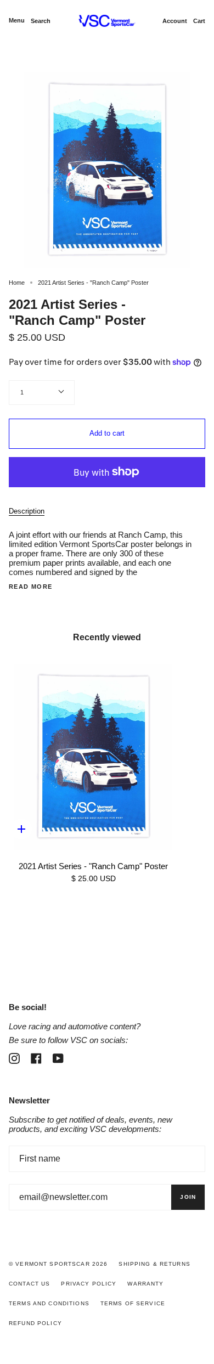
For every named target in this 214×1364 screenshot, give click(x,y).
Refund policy (35, 1323)
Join (188, 1197)
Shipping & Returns (154, 1264)
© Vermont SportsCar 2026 (58, 1264)
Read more (30, 587)
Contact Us (29, 1284)
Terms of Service (132, 1303)
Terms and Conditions (49, 1303)
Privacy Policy (88, 1284)
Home (17, 282)
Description (26, 511)
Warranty (145, 1284)
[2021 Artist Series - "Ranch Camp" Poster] (93, 757)
